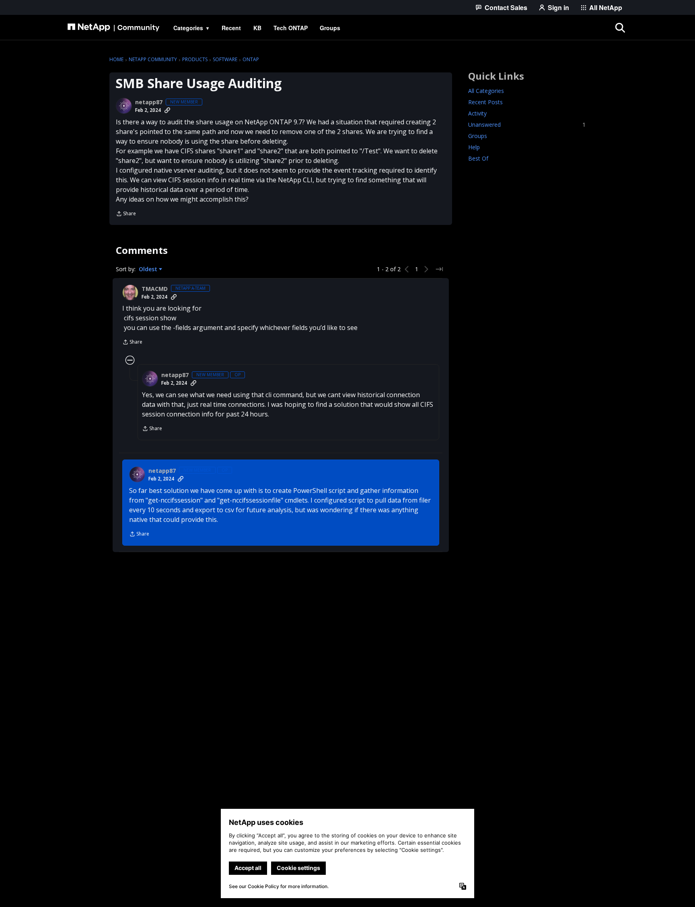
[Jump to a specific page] (439, 269)
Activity (477, 113)
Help (474, 147)
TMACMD (155, 289)
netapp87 (148, 102)
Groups (477, 136)
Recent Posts (485, 102)
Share (126, 214)
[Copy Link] (167, 110)
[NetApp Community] (113, 27)
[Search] (620, 28)
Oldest (149, 269)
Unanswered (527, 124)
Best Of (478, 158)
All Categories (486, 91)
